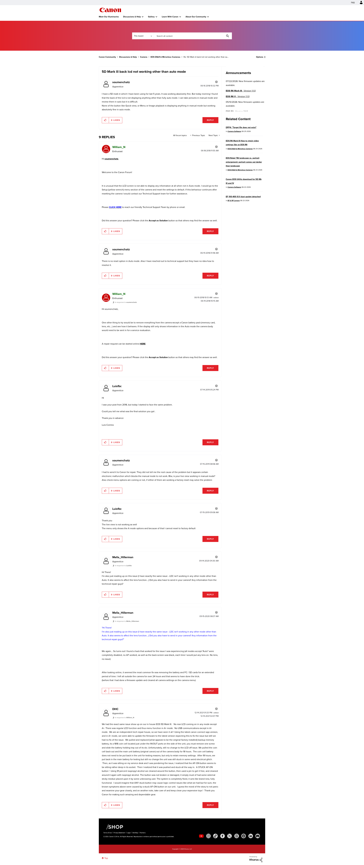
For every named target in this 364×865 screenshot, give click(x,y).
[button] (221, 409)
